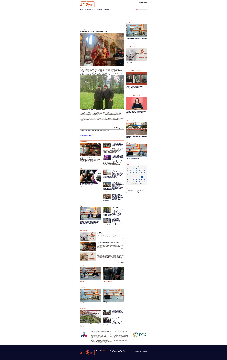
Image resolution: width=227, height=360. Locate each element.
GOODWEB (103, 350)
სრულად (122, 238)
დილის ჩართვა (82, 302)
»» (145, 166)
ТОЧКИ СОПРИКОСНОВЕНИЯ (108, 281)
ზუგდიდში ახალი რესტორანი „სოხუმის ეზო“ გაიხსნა (108, 242)
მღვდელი (97, 130)
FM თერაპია (82, 281)
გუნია (99, 252)
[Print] (81, 127)
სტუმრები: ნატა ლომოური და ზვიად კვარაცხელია (137, 38)
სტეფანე (101, 130)
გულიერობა (100, 232)
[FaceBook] (122, 34)
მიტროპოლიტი (91, 130)
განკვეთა (85, 130)
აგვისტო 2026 (136, 166)
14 (136, 177)
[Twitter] (123, 127)
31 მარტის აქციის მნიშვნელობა (133, 158)
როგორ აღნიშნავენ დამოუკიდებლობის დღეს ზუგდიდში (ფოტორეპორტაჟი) (118, 311)
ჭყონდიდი (106, 130)
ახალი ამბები (84, 29)
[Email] (83, 127)
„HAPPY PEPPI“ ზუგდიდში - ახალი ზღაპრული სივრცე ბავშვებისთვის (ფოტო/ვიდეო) (118, 156)
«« (127, 166)
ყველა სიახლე (121, 262)
